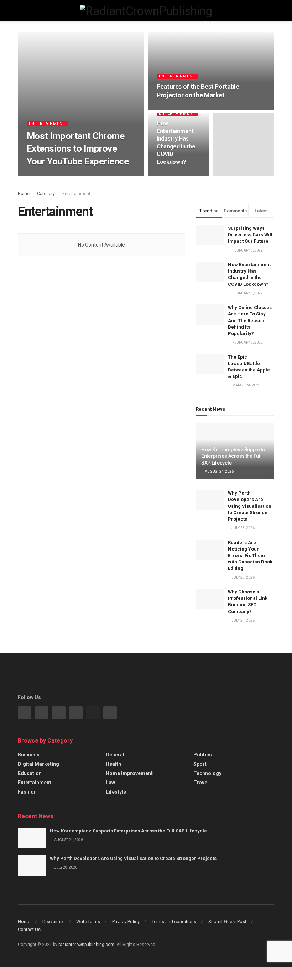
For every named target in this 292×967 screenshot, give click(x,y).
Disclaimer (53, 921)
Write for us (88, 921)
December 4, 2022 (66, 175)
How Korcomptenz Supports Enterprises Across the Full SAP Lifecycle (233, 456)
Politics (202, 755)
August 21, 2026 (219, 472)
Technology (207, 773)
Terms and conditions (174, 921)
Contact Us (29, 929)
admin (37, 175)
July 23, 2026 (243, 577)
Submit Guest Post (227, 921)
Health (113, 764)
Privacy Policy (126, 921)
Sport (200, 764)
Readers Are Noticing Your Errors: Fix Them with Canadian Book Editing (250, 555)
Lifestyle (116, 792)
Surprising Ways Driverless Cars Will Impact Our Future (250, 235)
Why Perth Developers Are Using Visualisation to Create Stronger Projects (249, 506)
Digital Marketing (38, 764)
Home (24, 193)
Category (46, 193)
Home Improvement (129, 773)
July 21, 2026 (243, 620)
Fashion (27, 792)
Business (29, 755)
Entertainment (47, 123)
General (115, 755)
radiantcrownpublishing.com (86, 944)
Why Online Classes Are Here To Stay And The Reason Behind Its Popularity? (250, 320)
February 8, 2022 (175, 175)
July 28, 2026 (243, 528)
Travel (201, 782)
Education (30, 773)
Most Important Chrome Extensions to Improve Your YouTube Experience (78, 148)
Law (110, 782)
